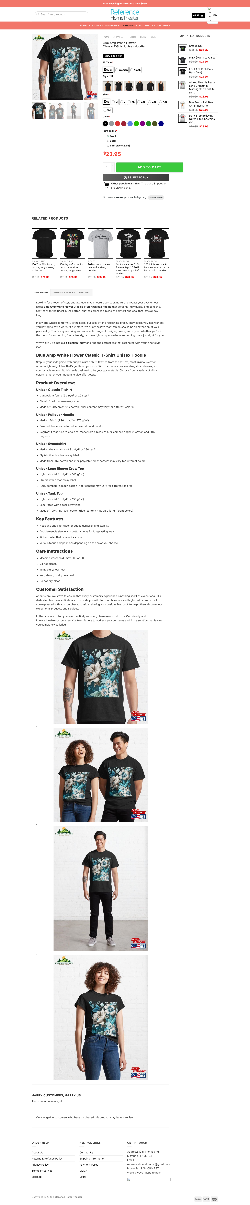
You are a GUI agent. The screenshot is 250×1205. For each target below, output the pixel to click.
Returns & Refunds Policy (47, 1158)
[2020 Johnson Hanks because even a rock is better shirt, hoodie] (156, 243)
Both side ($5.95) (120, 145)
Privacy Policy (40, 1164)
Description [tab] (41, 292)
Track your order (157, 25)
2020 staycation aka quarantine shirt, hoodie (99, 267)
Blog (139, 25)
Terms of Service (42, 1170)
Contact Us (86, 1152)
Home (83, 25)
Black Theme (148, 37)
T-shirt (131, 37)
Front (113, 136)
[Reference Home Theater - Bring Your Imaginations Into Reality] (125, 14)
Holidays (95, 25)
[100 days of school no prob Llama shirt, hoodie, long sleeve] (72, 243)
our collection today (73, 342)
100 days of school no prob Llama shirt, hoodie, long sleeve (72, 267)
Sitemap (37, 1176)
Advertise (112, 25)
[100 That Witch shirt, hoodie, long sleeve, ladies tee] (44, 243)
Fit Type (108, 62)
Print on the (110, 130)
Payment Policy (88, 1164)
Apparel (118, 37)
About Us (37, 1152)
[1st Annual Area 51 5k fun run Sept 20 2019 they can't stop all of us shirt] (128, 243)
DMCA (83, 1170)
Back (113, 140)
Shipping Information (92, 1158)
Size (106, 94)
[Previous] (36, 67)
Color (106, 116)
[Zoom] (36, 96)
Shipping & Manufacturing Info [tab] (71, 292)
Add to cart (149, 167)
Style (107, 76)
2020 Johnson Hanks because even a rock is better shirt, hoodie (156, 267)
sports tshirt (156, 198)
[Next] (93, 67)
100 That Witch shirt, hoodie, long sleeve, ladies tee (43, 267)
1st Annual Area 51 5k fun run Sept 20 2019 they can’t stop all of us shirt (128, 269)
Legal (82, 1176)
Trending (127, 25)
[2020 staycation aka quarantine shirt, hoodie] (100, 243)
